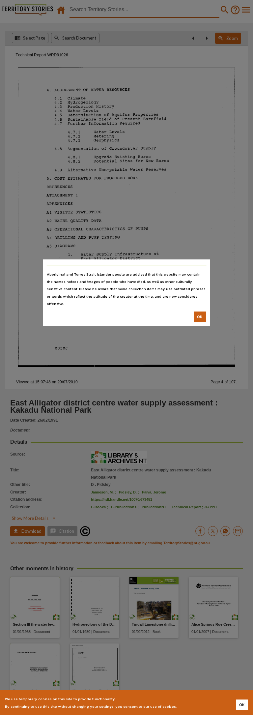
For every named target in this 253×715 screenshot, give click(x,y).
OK (200, 317)
